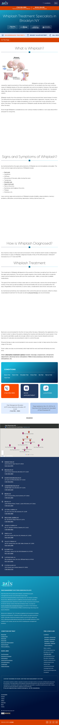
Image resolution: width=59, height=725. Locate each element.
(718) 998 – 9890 (15, 411)
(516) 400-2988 (9, 537)
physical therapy (33, 292)
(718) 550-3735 (9, 569)
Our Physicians (4, 654)
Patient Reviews (5, 666)
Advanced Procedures (7, 660)
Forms (2, 706)
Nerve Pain (48, 375)
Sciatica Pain (4, 636)
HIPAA (2, 700)
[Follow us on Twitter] (53, 722)
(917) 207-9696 (9, 553)
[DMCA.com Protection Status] (5, 714)
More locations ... (48, 645)
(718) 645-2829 (9, 497)
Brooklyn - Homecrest (49, 637)
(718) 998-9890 (21, 8)
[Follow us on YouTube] (56, 722)
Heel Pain (7, 377)
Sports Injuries (4, 644)
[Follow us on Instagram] (47, 722)
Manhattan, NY (9, 461)
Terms (2, 698)
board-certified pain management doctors (12, 605)
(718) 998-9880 (9, 513)
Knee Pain (33, 375)
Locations (47, 3)
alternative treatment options (15, 354)
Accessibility (4, 694)
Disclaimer (29, 418)
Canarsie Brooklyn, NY (12, 485)
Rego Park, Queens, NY (12, 517)
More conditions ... (5, 646)
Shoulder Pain (24, 375)
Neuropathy (10, 642)
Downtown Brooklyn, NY (13, 477)
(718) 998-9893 (9, 521)
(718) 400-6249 (9, 489)
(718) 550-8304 (9, 481)
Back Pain (7, 375)
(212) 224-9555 (9, 465)
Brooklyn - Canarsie (49, 641)
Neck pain (7, 172)
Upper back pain (9, 184)
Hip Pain (41, 375)
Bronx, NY (8, 493)
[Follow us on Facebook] (50, 722)
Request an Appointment (38, 35)
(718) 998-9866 (9, 529)
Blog (2, 704)
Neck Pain (15, 375)
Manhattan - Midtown (49, 643)
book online (40, 8)
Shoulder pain (8, 182)
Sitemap (3, 702)
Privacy (3, 696)
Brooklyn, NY (9, 469)
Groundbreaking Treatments (15, 35)
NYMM (12, 722)
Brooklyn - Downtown (49, 639)
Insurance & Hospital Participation (6, 657)
